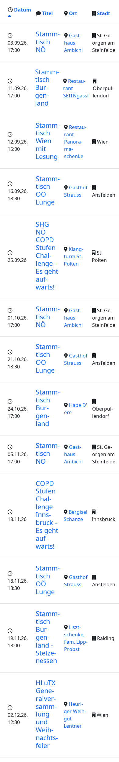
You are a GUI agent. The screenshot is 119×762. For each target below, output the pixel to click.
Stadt (103, 13)
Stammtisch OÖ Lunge (48, 190)
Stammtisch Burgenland (47, 87)
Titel (47, 13)
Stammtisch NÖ (48, 41)
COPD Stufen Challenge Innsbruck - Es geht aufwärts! (47, 514)
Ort (73, 13)
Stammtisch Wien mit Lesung (48, 141)
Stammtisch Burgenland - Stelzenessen (48, 637)
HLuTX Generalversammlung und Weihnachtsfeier (47, 714)
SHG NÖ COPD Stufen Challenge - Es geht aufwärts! (47, 255)
